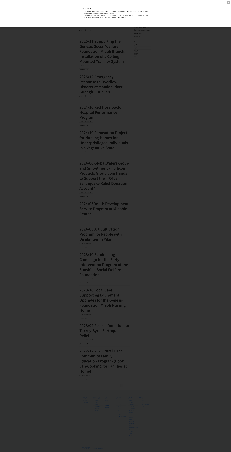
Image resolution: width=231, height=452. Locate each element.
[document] (115, 226)
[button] (228, 2)
